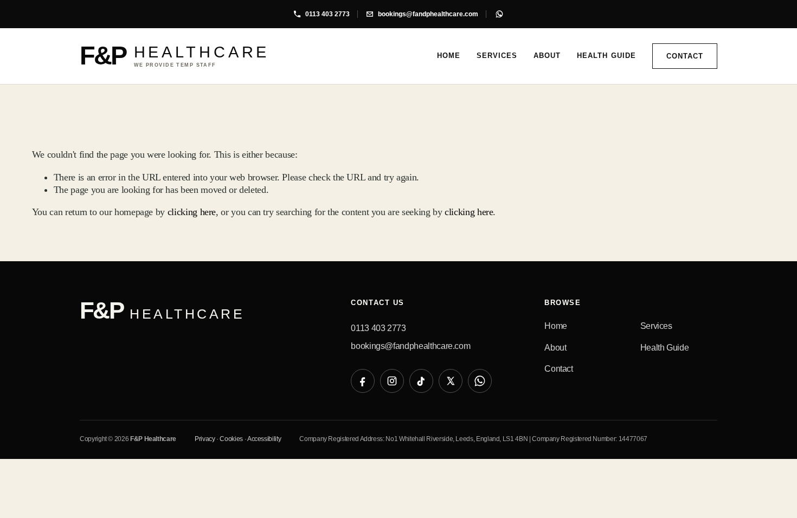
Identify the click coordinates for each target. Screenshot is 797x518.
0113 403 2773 (378, 328)
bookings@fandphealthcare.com (410, 346)
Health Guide (606, 55)
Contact (684, 56)
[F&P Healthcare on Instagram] (392, 381)
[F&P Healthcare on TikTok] (421, 381)
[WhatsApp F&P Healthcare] (480, 381)
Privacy (205, 439)
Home (448, 55)
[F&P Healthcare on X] (450, 381)
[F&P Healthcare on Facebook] (363, 381)
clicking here (192, 211)
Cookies (231, 439)
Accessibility (264, 439)
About (547, 55)
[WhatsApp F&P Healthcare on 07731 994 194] (499, 14)
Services (497, 55)
